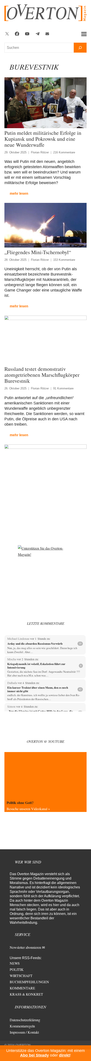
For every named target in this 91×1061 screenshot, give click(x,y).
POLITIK (17, 969)
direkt (64, 1055)
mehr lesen (19, 193)
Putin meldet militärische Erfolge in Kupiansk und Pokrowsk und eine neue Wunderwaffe (42, 138)
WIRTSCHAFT (21, 975)
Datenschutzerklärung (25, 1019)
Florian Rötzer (40, 152)
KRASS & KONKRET (26, 994)
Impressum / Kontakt (24, 1032)
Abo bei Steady (34, 1055)
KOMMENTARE (22, 988)
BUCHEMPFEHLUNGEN (29, 981)
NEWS (15, 963)
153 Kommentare (64, 259)
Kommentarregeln (22, 1026)
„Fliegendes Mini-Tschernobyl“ (37, 252)
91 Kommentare (63, 388)
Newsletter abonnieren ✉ (27, 947)
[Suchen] (80, 48)
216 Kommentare (64, 152)
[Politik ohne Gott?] (45, 775)
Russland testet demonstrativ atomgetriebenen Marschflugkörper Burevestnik (42, 374)
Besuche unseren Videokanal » (28, 808)
